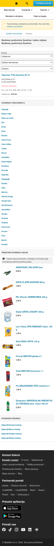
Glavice (4, 192)
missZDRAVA (21, 490)
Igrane (4, 240)
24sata (5, 485)
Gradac (4, 214)
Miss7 (32, 490)
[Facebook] (4, 529)
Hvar (3, 235)
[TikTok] (10, 529)
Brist (3, 131)
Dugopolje (5, 179)
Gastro (41, 490)
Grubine (4, 222)
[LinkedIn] (30, 529)
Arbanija (4, 109)
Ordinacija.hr (23, 494)
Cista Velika (6, 144)
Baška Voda (6, 113)
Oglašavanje (37, 459)
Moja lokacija (9, 10)
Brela (3, 126)
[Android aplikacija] (12, 516)
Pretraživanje (27, 3)
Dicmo (4, 153)
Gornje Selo (6, 200)
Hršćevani (5, 227)
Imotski (4, 244)
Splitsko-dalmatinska (14, 33)
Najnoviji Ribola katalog (11, 438)
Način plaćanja (31, 468)
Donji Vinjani (6, 161)
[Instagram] (16, 529)
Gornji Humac (7, 205)
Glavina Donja (7, 196)
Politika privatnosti (35, 464)
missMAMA (7, 490)
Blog (20, 473)
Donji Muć (5, 157)
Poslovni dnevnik (18, 485)
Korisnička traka (16, 3)
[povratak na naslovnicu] (5, 3)
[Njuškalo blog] (36, 529)
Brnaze (4, 135)
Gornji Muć (5, 209)
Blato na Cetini (7, 118)
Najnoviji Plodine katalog (11, 433)
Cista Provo (6, 139)
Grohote (4, 218)
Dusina (4, 183)
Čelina (4, 148)
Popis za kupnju (40, 16)
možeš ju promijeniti (14, 26)
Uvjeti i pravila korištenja (13, 464)
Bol (2, 122)
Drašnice (5, 166)
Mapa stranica (8, 473)
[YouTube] (23, 529)
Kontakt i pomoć (10, 459)
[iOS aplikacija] (11, 508)
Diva (13, 494)
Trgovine (43, 10)
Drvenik (4, 170)
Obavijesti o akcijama (14, 16)
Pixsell (5, 494)
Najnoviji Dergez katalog (11, 425)
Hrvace (4, 231)
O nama (25, 459)
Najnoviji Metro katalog (10, 429)
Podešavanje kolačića (12, 468)
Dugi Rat (4, 174)
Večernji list (34, 485)
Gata (3, 187)
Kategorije (26, 10)
